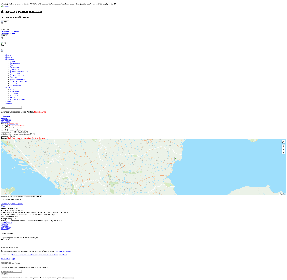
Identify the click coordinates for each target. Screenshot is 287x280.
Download (63, 255)
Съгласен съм (68, 278)
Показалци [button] (9, 59)
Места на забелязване (33, 196)
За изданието (15, 91)
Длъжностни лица (17, 75)
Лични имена (15, 73)
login (13, 259)
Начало (8, 55)
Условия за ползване (17, 99)
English (8, 101)
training (12, 97)
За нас (12, 89)
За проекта (14, 95)
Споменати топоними (18, 81)
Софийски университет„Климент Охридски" (10, 32)
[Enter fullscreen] (283, 141)
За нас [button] (7, 87)
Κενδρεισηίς (6, 121)
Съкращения (15, 67)
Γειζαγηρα (5, 117)
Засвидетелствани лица (19, 71)
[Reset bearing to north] (283, 152)
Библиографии (15, 85)
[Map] (143, 167)
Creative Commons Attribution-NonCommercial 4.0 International (35, 255)
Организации (15, 63)
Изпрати (4, 274)
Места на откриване (17, 79)
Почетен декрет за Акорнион (12, 204)
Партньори (14, 93)
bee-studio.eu (5, 259)
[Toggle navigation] (2, 51)
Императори (14, 69)
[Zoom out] (283, 149)
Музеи (12, 61)
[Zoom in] (283, 146)
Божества (13, 77)
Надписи (8, 57)
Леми (12, 65)
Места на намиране (17, 196)
